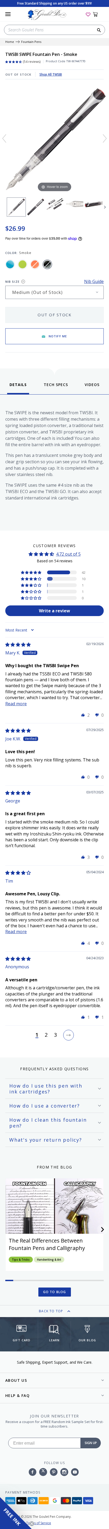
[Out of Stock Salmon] (35, 264)
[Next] (105, 138)
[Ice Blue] (10, 264)
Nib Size (12, 281)
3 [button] (55, 1035)
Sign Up (91, 1443)
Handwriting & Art (49, 1259)
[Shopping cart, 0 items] (98, 14)
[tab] (18, 388)
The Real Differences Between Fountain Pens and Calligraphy (47, 1244)
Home (9, 42)
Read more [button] (16, 704)
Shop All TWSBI (50, 74)
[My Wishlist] (88, 14)
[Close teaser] (31, 1523)
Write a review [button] (54, 611)
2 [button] (46, 1035)
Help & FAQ (17, 1395)
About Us (16, 1380)
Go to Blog (54, 1292)
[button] (31, 572)
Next (105, 207)
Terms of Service (38, 1523)
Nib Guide (94, 281)
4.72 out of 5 (68, 554)
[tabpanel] (54, 461)
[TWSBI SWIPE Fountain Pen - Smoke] (16, 207)
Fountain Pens (31, 42)
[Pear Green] (22, 264)
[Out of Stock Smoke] (47, 264)
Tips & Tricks (21, 1259)
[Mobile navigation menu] (8, 14)
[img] (18, 644)
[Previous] (4, 138)
